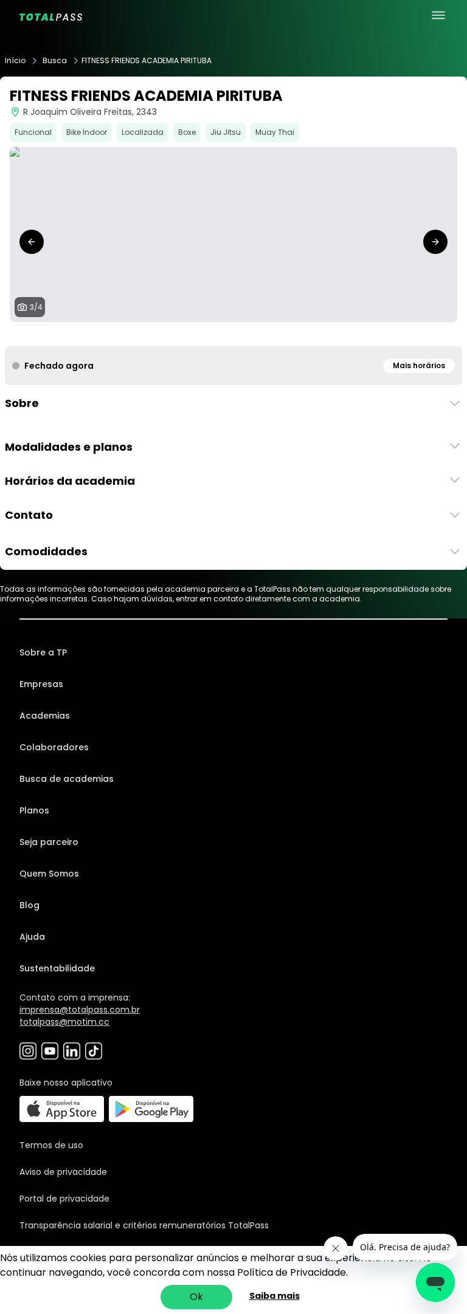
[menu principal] (438, 15)
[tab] (218, 334)
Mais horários (419, 365)
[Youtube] (49, 1050)
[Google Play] (151, 1109)
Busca (55, 61)
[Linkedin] (71, 1050)
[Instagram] (27, 1050)
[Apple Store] (61, 1109)
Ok (196, 1297)
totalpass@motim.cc (64, 1022)
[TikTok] (93, 1050)
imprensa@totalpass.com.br (79, 1010)
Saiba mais (274, 1296)
